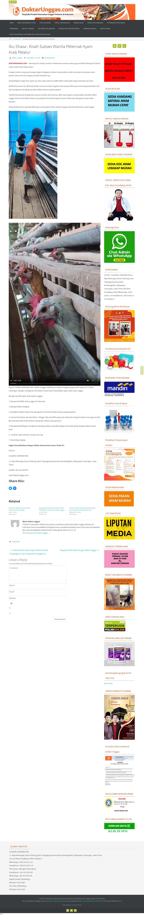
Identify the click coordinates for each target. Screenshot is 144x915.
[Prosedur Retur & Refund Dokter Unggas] (119, 786)
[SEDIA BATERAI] (119, 111)
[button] (33, 165)
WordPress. (78, 905)
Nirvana (71, 905)
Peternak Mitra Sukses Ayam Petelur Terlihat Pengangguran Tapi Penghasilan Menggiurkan (29, 552)
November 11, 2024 (33, 58)
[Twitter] (12, 2)
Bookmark (15, 541)
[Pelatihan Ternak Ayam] (119, 432)
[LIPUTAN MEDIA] (119, 539)
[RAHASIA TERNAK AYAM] (119, 567)
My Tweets (108, 683)
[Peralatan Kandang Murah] (119, 370)
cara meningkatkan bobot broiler (92, 901)
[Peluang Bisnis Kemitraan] (119, 341)
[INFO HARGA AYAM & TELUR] (119, 832)
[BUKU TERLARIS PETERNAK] (119, 609)
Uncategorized (17, 39)
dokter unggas (17, 58)
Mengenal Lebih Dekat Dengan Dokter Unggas (78, 550)
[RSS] (15, 2)
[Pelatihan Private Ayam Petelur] (119, 480)
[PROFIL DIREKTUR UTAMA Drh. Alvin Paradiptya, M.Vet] (119, 220)
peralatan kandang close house (57, 901)
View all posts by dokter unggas (36, 533)
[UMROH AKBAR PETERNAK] (119, 739)
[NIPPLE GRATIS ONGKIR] (119, 147)
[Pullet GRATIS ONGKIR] (119, 81)
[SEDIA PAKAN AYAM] (119, 506)
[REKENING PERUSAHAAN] (119, 396)
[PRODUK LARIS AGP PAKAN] (119, 665)
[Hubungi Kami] (119, 262)
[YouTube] (10, 2)
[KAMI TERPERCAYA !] (114, 630)
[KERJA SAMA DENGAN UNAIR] (119, 811)
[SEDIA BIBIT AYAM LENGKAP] (119, 172)
